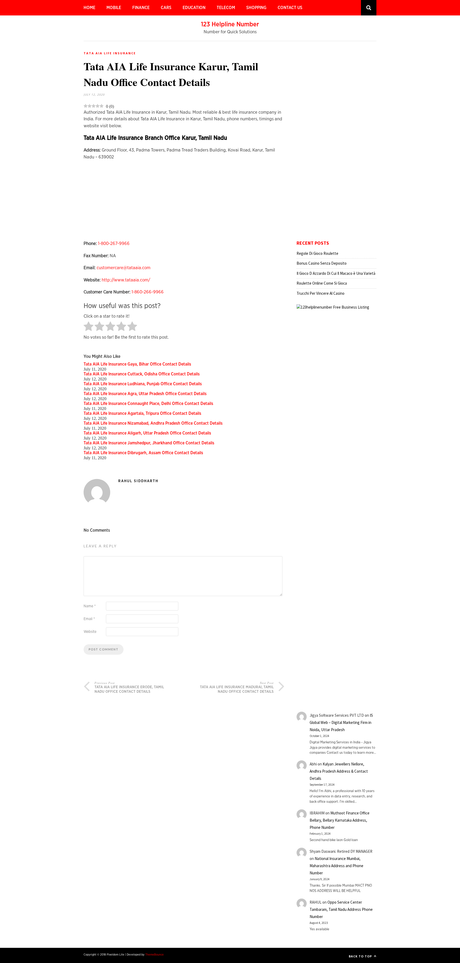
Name (90, 606)
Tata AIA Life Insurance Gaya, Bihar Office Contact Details (137, 364)
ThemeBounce (154, 954)
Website (90, 632)
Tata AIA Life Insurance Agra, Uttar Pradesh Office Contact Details (145, 394)
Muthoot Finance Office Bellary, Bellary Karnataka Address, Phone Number (339, 820)
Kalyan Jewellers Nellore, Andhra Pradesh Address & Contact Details (339, 771)
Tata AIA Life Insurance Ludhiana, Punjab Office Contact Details (143, 384)
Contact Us (290, 8)
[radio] (88, 326)
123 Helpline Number (230, 24)
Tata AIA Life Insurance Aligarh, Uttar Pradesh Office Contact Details (147, 433)
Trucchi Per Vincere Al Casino (320, 293)
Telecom (226, 8)
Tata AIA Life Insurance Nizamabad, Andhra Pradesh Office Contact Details (153, 423)
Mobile (113, 8)
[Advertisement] (184, 203)
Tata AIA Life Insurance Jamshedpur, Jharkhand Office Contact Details (149, 443)
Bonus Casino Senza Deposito (322, 263)
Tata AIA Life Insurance (110, 53)
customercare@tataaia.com (123, 267)
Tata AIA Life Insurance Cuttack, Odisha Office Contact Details (142, 374)
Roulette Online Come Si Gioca (322, 283)
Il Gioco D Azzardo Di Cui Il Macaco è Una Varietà (336, 273)
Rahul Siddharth (138, 481)
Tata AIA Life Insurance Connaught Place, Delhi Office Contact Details (148, 403)
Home (89, 8)
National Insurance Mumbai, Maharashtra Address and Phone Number (336, 865)
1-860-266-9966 (148, 292)
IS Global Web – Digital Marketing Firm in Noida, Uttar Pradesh (341, 722)
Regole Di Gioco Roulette (317, 253)
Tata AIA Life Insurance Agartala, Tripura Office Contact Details (142, 413)
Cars (166, 8)
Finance (141, 8)
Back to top (361, 956)
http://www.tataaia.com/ (126, 280)
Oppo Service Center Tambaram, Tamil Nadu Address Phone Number (341, 909)
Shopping (256, 8)
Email (89, 619)
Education (194, 8)
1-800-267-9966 (114, 243)
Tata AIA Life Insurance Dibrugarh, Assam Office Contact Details (143, 453)
